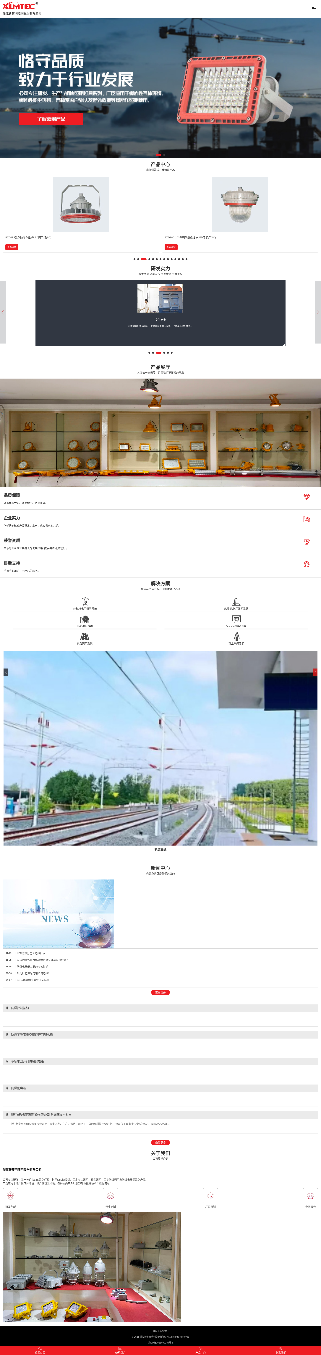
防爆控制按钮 (17, 1008)
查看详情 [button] (11, 247)
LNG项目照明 (85, 626)
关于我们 (160, 1155)
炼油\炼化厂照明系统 (236, 608)
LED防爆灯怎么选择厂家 (31, 953)
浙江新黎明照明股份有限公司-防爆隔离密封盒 (39, 1114)
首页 (155, 1331)
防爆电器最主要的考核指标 (32, 966)
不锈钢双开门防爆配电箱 (25, 1061)
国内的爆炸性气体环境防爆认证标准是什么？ (43, 959)
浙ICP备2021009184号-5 (160, 1342)
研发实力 (160, 270)
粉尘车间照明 (236, 643)
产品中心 (160, 166)
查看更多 (160, 992)
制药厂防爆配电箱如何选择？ (34, 973)
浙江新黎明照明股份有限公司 (22, 13)
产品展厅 (160, 369)
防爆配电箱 (16, 1088)
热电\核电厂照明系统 (85, 608)
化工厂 (160, 849)
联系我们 (164, 1331)
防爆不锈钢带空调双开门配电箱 (29, 1034)
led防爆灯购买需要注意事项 (33, 979)
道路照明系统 (85, 643)
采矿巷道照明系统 (236, 626)
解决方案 (160, 585)
